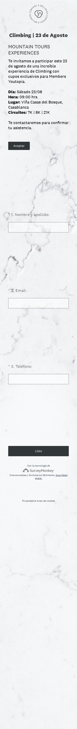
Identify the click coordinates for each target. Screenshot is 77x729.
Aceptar (19, 146)
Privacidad (28, 501)
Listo (38, 451)
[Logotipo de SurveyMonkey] (38, 470)
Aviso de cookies (46, 501)
